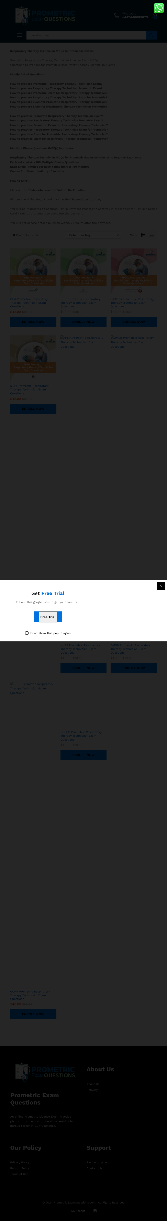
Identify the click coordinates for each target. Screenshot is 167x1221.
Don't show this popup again (50, 633)
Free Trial (48, 617)
